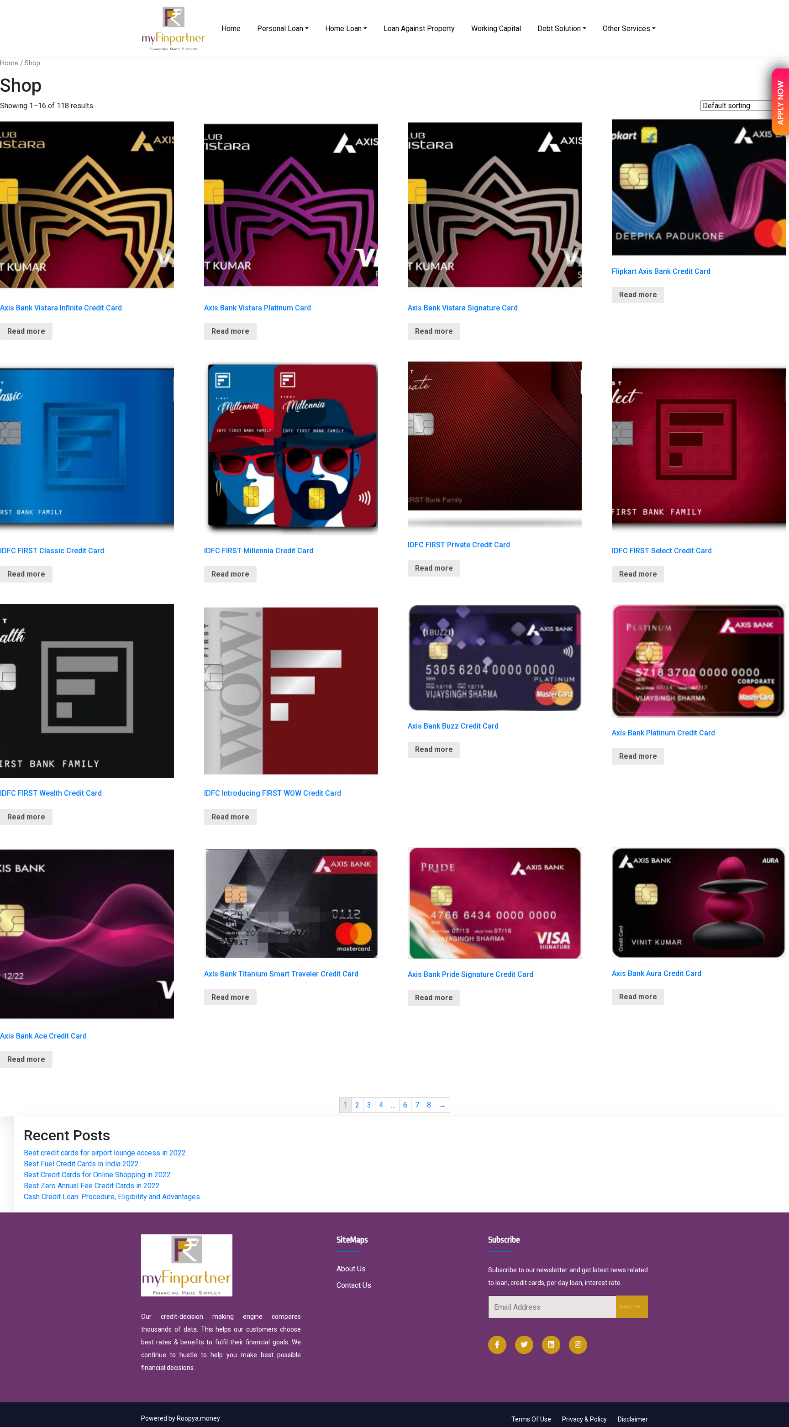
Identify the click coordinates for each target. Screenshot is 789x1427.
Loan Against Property (419, 28)
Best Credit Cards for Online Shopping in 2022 (97, 1174)
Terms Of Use (531, 1419)
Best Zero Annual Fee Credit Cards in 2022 (92, 1185)
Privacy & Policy (584, 1419)
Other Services (626, 28)
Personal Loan (280, 28)
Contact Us (354, 1285)
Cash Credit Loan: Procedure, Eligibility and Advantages (112, 1196)
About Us (351, 1268)
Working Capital (496, 28)
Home (231, 28)
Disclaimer (633, 1419)
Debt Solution (559, 28)
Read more (26, 331)
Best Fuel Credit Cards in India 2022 (81, 1163)
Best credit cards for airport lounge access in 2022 (105, 1153)
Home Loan (343, 28)
